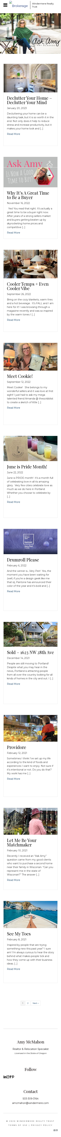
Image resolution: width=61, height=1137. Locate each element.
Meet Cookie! (20, 376)
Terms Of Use (18, 1125)
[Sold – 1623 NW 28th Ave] (30, 634)
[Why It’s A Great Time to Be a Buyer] (30, 172)
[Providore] (30, 728)
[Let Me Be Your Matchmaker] (30, 821)
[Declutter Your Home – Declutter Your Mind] (30, 78)
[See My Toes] (30, 914)
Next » (36, 1003)
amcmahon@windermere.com (30, 1103)
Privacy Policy (42, 1125)
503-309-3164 (30, 1098)
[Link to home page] (18, 5)
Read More (13, 134)
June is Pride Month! (27, 467)
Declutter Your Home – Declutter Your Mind (29, 100)
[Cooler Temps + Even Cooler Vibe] (30, 264)
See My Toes (19, 934)
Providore (16, 747)
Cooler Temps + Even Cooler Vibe (28, 286)
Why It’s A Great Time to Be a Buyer (28, 195)
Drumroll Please (23, 560)
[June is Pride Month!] (30, 448)
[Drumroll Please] (30, 541)
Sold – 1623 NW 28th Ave (30, 652)
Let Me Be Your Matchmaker (21, 842)
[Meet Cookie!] (30, 356)
